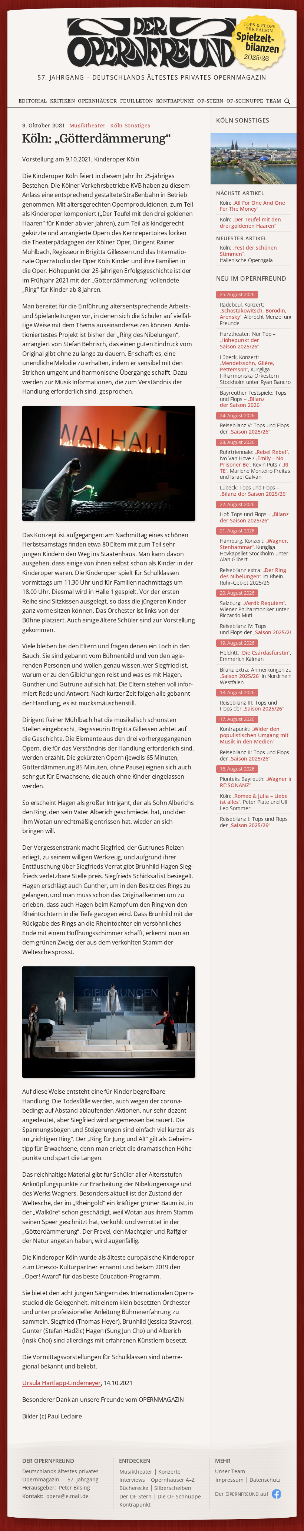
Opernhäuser (97, 101)
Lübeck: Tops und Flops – (253, 491)
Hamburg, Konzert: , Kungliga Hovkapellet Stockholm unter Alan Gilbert (254, 550)
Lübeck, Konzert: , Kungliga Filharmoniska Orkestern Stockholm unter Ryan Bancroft (257, 369)
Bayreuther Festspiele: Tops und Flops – (253, 399)
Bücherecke (133, 1488)
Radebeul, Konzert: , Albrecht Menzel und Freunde (256, 314)
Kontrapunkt (175, 101)
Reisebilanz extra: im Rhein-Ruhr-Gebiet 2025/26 (253, 576)
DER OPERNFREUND (48, 1460)
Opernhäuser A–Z (173, 1480)
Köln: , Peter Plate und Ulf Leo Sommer (254, 802)
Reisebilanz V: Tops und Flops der (254, 428)
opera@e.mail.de (67, 1496)
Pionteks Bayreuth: (256, 782)
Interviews (132, 1480)
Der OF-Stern (135, 1497)
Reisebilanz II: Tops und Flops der (254, 755)
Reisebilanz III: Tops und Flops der (252, 706)
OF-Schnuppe (245, 101)
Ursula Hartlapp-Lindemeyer (61, 1383)
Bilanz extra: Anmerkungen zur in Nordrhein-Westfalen (257, 676)
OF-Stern (210, 101)
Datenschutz (265, 1480)
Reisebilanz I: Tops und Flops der (254, 822)
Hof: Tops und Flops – (254, 517)
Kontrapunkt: (254, 735)
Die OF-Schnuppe (179, 1497)
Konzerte (169, 1472)
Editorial (33, 101)
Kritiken (62, 101)
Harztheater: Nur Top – (247, 340)
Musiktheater (87, 125)
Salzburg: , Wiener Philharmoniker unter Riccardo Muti (254, 609)
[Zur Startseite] (152, 42)
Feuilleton (136, 101)
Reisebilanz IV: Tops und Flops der (257, 629)
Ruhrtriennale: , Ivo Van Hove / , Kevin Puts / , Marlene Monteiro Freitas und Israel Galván (255, 464)
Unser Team (230, 1471)
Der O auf (241, 1493)
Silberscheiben (172, 1488)
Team (273, 101)
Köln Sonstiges (130, 125)
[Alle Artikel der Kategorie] (253, 158)
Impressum (229, 1480)
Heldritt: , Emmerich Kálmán (255, 656)
